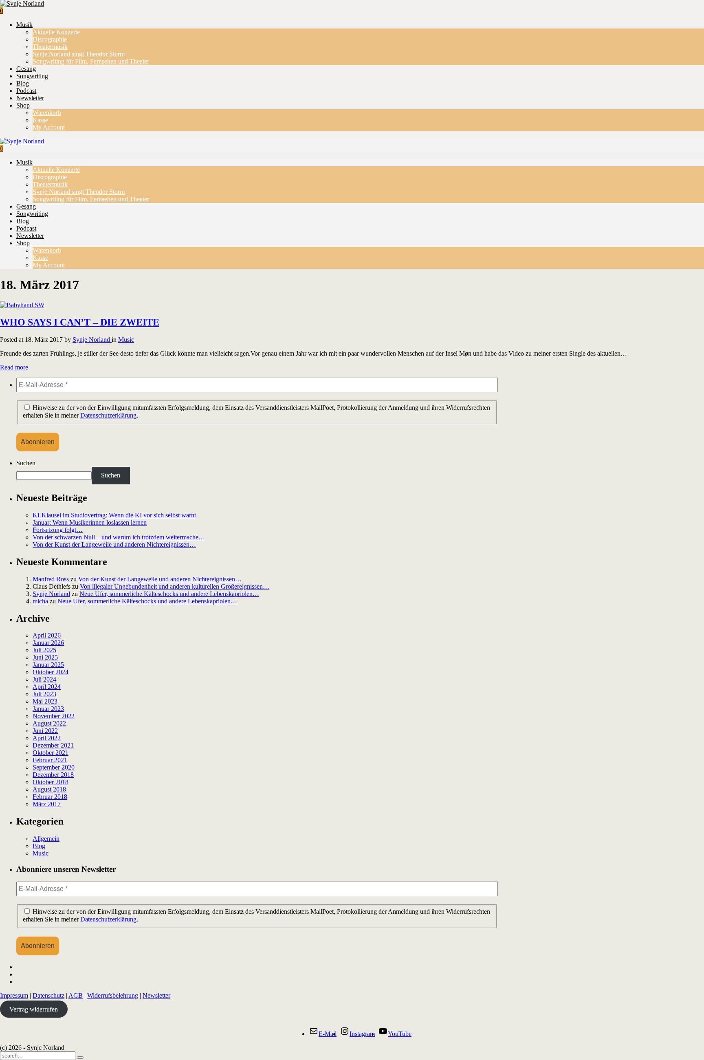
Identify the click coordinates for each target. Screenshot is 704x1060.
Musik (24, 24)
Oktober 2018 (50, 782)
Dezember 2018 (53, 774)
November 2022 (54, 716)
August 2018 (49, 789)
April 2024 (47, 686)
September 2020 (54, 767)
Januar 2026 (48, 642)
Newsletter (30, 98)
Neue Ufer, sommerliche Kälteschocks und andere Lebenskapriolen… (169, 593)
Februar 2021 (50, 760)
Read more (14, 367)
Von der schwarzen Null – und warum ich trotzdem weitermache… (119, 537)
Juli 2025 (44, 650)
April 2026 (47, 635)
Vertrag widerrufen (33, 1009)
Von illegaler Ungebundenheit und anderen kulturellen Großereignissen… (174, 586)
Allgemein (46, 838)
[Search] (80, 1057)
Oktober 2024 (50, 672)
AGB (75, 995)
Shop (23, 105)
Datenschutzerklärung (108, 415)
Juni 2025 (45, 657)
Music (126, 339)
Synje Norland (92, 339)
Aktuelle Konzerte (56, 32)
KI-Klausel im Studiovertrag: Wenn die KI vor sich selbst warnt (114, 515)
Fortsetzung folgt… (58, 529)
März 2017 (47, 803)
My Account (49, 127)
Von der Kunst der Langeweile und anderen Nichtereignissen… (114, 544)
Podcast (26, 90)
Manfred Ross (51, 579)
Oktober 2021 (50, 752)
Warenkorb (47, 112)
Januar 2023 (48, 708)
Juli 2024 (44, 679)
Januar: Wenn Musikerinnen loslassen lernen (90, 522)
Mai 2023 (45, 701)
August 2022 (49, 723)
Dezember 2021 (53, 745)
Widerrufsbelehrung (112, 995)
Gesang (26, 68)
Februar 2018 (50, 796)
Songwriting (32, 76)
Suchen (25, 463)
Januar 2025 (48, 664)
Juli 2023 (44, 694)
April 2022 (47, 738)
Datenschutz (48, 995)
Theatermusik (50, 46)
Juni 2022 (45, 730)
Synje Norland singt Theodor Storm (79, 54)
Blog (22, 83)
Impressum (14, 995)
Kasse (40, 120)
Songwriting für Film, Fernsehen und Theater (91, 61)
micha (40, 601)
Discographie (50, 39)
